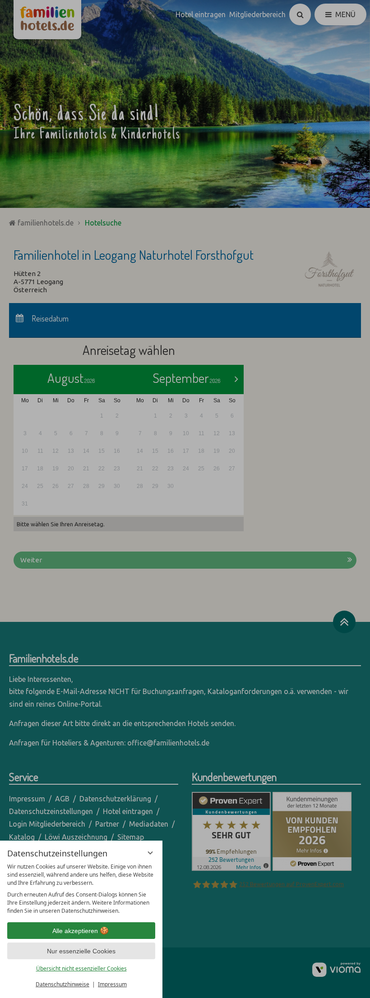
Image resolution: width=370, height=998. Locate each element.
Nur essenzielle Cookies (81, 951)
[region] (81, 889)
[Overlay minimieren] (150, 853)
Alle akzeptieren (75, 930)
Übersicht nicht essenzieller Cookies (81, 968)
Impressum (112, 984)
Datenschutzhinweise (62, 984)
